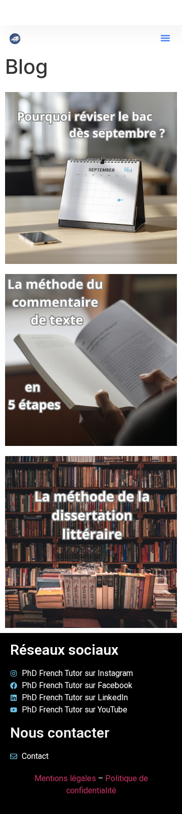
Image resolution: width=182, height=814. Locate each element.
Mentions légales (65, 778)
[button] (165, 38)
